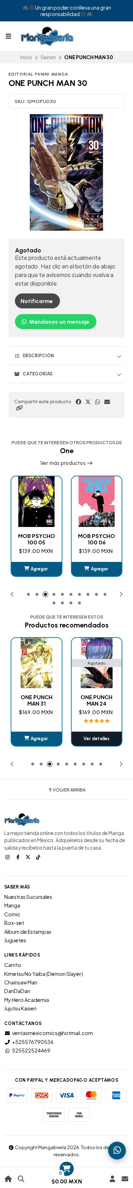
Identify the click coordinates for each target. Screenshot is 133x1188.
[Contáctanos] (125, 1179)
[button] (19, 408)
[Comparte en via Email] (107, 402)
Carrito (12, 964)
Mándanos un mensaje (58, 321)
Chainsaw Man (20, 982)
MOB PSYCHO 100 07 (96, 539)
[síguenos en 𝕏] (29, 856)
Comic (12, 914)
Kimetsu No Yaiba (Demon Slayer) (43, 973)
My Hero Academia (26, 999)
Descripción (38, 355)
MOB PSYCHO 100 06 (36, 539)
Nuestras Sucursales (28, 896)
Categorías (37, 374)
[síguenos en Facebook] (18, 856)
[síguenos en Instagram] (8, 856)
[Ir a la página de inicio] (8, 1179)
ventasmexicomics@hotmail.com (52, 1032)
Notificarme (37, 301)
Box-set (14, 922)
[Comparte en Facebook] (78, 402)
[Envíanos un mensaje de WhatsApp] (117, 1150)
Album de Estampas (27, 931)
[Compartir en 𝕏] (88, 402)
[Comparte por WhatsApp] (97, 402)
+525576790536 (33, 1041)
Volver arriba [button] (69, 790)
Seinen (48, 57)
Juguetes (15, 940)
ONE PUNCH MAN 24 (36, 700)
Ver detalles (36, 738)
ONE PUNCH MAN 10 (96, 700)
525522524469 (31, 1050)
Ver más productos (63, 463)
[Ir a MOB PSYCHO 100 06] (36, 501)
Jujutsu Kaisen (20, 1008)
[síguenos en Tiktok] (39, 856)
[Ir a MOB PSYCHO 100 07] (97, 501)
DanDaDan (17, 990)
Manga (12, 905)
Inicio (26, 57)
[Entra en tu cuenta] (112, 1179)
